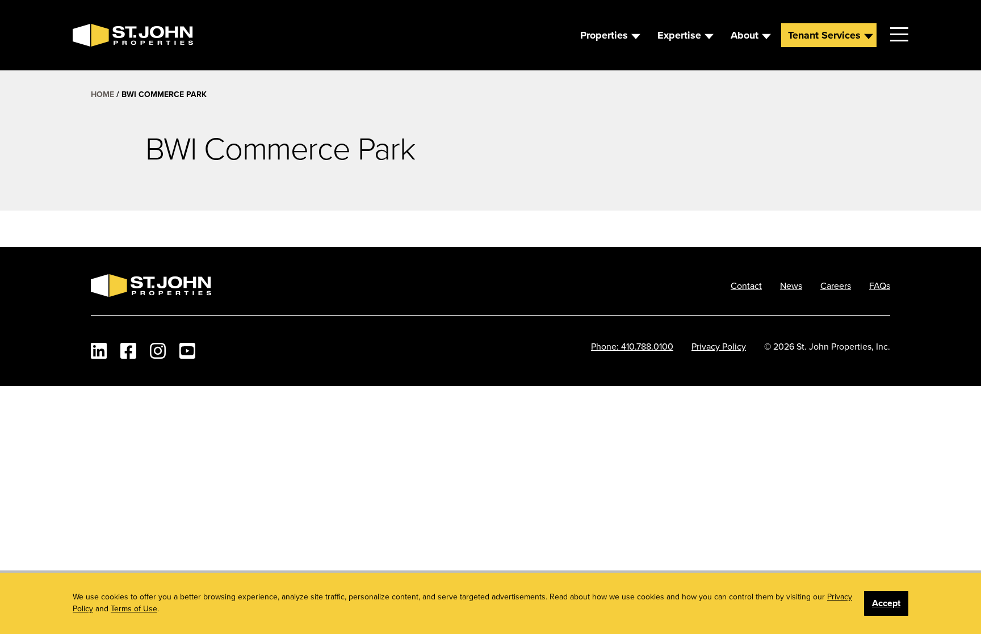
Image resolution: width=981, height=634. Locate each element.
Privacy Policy (718, 346)
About (744, 35)
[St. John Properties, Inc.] (91, 35)
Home (102, 94)
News (791, 285)
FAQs (879, 285)
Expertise (679, 35)
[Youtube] (187, 351)
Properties (604, 35)
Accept (886, 603)
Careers (835, 285)
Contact (746, 285)
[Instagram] (158, 351)
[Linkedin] (99, 351)
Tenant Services (824, 35)
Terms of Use (134, 608)
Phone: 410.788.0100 (632, 346)
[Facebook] (128, 351)
